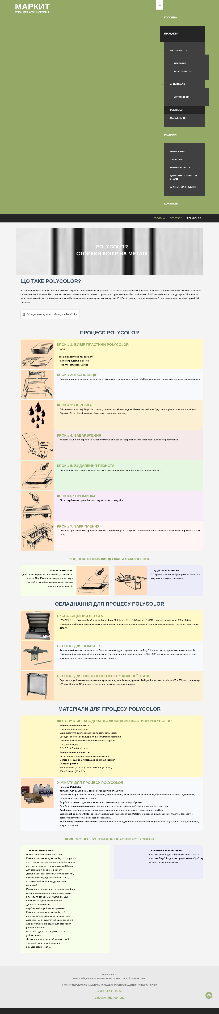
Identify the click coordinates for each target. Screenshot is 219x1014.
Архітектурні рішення (183, 187)
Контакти (171, 203)
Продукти (171, 33)
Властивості (182, 71)
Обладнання (178, 118)
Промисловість (180, 167)
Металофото (178, 50)
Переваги (180, 63)
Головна (170, 17)
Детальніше (181, 97)
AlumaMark (177, 84)
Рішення (170, 134)
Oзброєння (177, 151)
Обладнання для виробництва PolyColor (51, 314)
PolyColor (177, 110)
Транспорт (177, 159)
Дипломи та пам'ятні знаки (183, 177)
